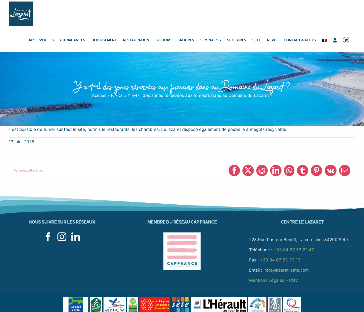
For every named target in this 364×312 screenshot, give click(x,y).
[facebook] (48, 236)
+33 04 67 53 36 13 (280, 259)
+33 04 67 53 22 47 (294, 249)
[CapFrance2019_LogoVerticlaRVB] (182, 234)
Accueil (99, 95)
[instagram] (61, 236)
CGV (293, 280)
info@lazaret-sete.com (286, 270)
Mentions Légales (266, 280)
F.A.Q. (117, 95)
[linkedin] (75, 236)
